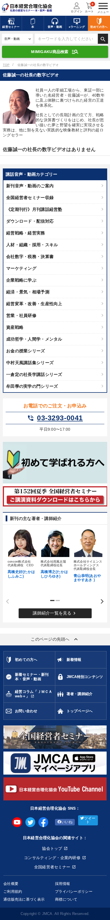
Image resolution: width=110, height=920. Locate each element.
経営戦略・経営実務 (25, 232)
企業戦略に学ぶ (21, 280)
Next (100, 601)
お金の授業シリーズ (25, 350)
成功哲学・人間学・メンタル (34, 339)
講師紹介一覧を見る (55, 613)
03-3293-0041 (55, 418)
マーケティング (21, 268)
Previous (5, 601)
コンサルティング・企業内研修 (52, 857)
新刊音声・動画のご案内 (30, 185)
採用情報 (62, 884)
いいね (66, 822)
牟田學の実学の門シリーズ (32, 386)
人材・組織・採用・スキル (32, 244)
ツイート (89, 820)
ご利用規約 (12, 891)
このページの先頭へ (55, 639)
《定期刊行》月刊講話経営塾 (34, 209)
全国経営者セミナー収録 (30, 197)
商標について (66, 899)
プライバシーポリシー (74, 891)
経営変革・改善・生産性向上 (34, 303)
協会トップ (52, 848)
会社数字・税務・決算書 (30, 256)
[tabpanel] (22, 553)
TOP (6, 65)
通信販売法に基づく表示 (24, 899)
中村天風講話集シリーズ (30, 362)
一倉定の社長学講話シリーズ (34, 374)
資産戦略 (14, 327)
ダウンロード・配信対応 (30, 221)
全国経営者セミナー (52, 867)
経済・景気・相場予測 (27, 291)
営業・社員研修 (21, 315)
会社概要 (10, 884)
